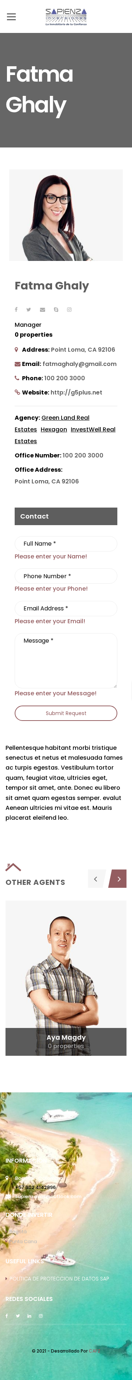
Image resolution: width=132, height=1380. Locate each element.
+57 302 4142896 (35, 1187)
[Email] (42, 309)
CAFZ (94, 1351)
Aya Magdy (66, 1037)
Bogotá (18, 1231)
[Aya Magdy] (66, 978)
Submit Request (66, 713)
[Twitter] (28, 309)
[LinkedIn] (29, 1315)
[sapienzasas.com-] (65, 16)
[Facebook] (16, 309)
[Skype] (56, 309)
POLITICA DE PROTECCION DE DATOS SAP (59, 1278)
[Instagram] (69, 309)
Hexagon (54, 429)
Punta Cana (23, 1241)
